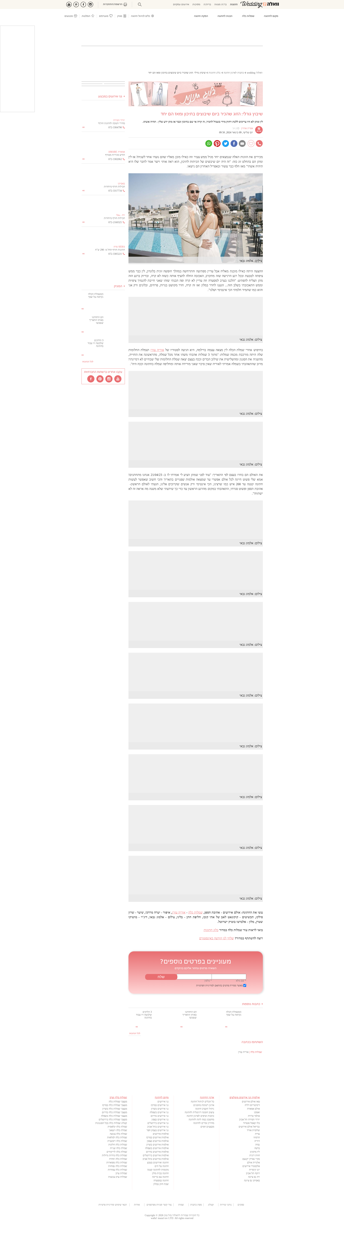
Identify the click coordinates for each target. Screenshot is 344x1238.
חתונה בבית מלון (160, 1173)
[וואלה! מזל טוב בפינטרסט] (100, 379)
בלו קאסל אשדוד (251, 1123)
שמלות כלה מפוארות (116, 1162)
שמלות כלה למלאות (117, 1137)
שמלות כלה (195, 912)
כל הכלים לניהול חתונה (202, 1101)
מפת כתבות (196, 1204)
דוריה (257, 1141)
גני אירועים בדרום (160, 1116)
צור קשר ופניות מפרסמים (159, 1204)
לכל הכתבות (134, 1033)
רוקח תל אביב (253, 1173)
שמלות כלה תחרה (118, 1159)
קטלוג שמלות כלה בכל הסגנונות (111, 1123)
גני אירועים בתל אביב (158, 1126)
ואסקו (257, 1112)
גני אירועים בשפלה (159, 1112)
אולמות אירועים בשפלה (157, 1148)
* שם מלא (241, 980)
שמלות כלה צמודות (117, 1169)
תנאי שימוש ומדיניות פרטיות (113, 1204)
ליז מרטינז (255, 1151)
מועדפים (103, 16)
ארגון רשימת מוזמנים (203, 1105)
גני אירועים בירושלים (158, 1123)
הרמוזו (257, 1137)
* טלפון (208, 980)
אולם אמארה (253, 1108)
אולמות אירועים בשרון (157, 1144)
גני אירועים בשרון (160, 1108)
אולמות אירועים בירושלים (156, 1155)
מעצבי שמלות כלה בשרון (114, 1108)
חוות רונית (254, 1155)
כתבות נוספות (251, 1004)
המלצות (86, 16)
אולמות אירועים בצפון (158, 1141)
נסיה (257, 1144)
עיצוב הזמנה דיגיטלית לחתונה (199, 1112)
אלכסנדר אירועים (251, 1166)
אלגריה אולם (253, 1162)
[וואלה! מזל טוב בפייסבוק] (91, 379)
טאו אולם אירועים (251, 1101)
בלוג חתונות (211, 930)
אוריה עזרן (157, 350)
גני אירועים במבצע (110, 97)
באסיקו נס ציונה (252, 1180)
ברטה (257, 1148)
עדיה (257, 1134)
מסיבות (196, 4)
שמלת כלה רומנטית (117, 1141)
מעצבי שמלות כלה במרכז (114, 1105)
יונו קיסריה (254, 1169)
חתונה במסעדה (161, 1180)
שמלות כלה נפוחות (117, 1166)
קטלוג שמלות (210, 1204)
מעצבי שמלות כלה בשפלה (114, 1116)
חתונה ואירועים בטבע (158, 1162)
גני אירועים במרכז (160, 1105)
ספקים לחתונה (240, 1204)
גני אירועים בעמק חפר (158, 1130)
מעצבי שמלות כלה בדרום (114, 1112)
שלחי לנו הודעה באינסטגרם (216, 938)
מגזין (119, 16)
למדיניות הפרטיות (205, 985)
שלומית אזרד (253, 1130)
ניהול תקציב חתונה (204, 1108)
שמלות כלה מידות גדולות (114, 1155)
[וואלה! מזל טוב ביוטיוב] (118, 379)
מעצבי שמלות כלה (118, 1101)
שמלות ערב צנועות (117, 1177)
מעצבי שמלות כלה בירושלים (113, 1119)
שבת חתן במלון (161, 1184)
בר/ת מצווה (220, 4)
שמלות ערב (121, 1173)
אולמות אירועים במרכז (157, 1137)
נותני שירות (226, 1204)
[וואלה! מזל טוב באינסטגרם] (109, 379)
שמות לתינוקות (180, 1204)
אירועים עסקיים (181, 4)
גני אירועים (163, 1101)
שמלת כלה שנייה (118, 1148)
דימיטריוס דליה (252, 1105)
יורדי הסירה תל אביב (249, 1119)
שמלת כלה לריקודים (117, 1151)
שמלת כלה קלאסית (117, 1126)
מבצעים (68, 16)
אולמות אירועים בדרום (157, 1151)
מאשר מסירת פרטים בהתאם (219, 985)
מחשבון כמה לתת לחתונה (201, 1119)
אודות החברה (136, 1204)
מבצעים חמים (207, 1126)
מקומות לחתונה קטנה (158, 1169)
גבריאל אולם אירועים (249, 1126)
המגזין (118, 286)
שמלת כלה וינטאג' (118, 1130)
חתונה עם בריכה (160, 1177)
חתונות (234, 4)
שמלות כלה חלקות (117, 1144)
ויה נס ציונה (254, 1177)
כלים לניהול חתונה (140, 16)
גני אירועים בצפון (160, 1119)
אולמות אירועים (161, 1134)
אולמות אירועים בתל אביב (156, 1159)
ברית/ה (207, 4)
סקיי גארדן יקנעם (251, 1159)
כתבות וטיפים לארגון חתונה (200, 1116)
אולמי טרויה (254, 1116)
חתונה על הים (162, 1166)
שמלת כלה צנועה (118, 1134)
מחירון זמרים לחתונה (203, 1123)
